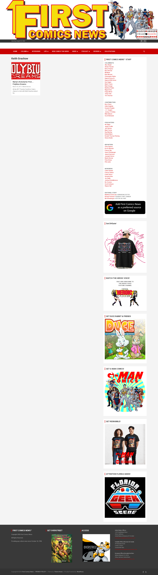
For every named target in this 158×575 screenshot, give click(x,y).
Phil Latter (108, 162)
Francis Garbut (109, 172)
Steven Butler (109, 138)
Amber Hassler (109, 67)
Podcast (85, 51)
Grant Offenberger (110, 152)
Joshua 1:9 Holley (110, 112)
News (74, 51)
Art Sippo (107, 124)
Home (15, 51)
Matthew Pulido (109, 88)
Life (45, 51)
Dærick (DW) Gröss (110, 80)
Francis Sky (108, 150)
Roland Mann (109, 134)
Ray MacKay (108, 132)
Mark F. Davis (108, 84)
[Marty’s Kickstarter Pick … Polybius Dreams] (25, 71)
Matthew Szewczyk (110, 194)
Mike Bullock (108, 114)
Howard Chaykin (109, 108)
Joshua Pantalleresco (111, 180)
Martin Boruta (27, 86)
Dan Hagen (108, 82)
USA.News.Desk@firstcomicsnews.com (125, 538)
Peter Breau (108, 160)
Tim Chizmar (108, 95)
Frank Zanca (108, 174)
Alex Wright (108, 65)
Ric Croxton (108, 182)
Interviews (36, 51)
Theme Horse (58, 572)
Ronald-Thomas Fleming (112, 136)
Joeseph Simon (109, 156)
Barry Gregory (109, 69)
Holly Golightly (109, 106)
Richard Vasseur (110, 196)
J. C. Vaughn (108, 110)
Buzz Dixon (108, 104)
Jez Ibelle (107, 178)
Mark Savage (108, 86)
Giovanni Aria (109, 176)
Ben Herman (108, 70)
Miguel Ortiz (108, 90)
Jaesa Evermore (110, 154)
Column (24, 51)
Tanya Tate (108, 93)
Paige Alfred (108, 92)
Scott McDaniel (109, 116)
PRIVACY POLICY (40, 572)
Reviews (96, 51)
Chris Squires (109, 146)
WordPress (80, 572)
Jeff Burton (108, 128)
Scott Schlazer (109, 184)
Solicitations (110, 51)
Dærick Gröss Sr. (110, 78)
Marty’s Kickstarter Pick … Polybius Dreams (23, 83)
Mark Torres (108, 130)
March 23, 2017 (17, 86)
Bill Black (107, 72)
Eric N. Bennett (109, 148)
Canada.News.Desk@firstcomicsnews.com (126, 549)
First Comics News (28, 572)
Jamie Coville (109, 126)
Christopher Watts (110, 76)
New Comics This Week (60, 51)
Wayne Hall (108, 186)
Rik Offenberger (109, 198)
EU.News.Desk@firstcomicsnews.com (124, 559)
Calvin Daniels (109, 170)
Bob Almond (108, 74)
